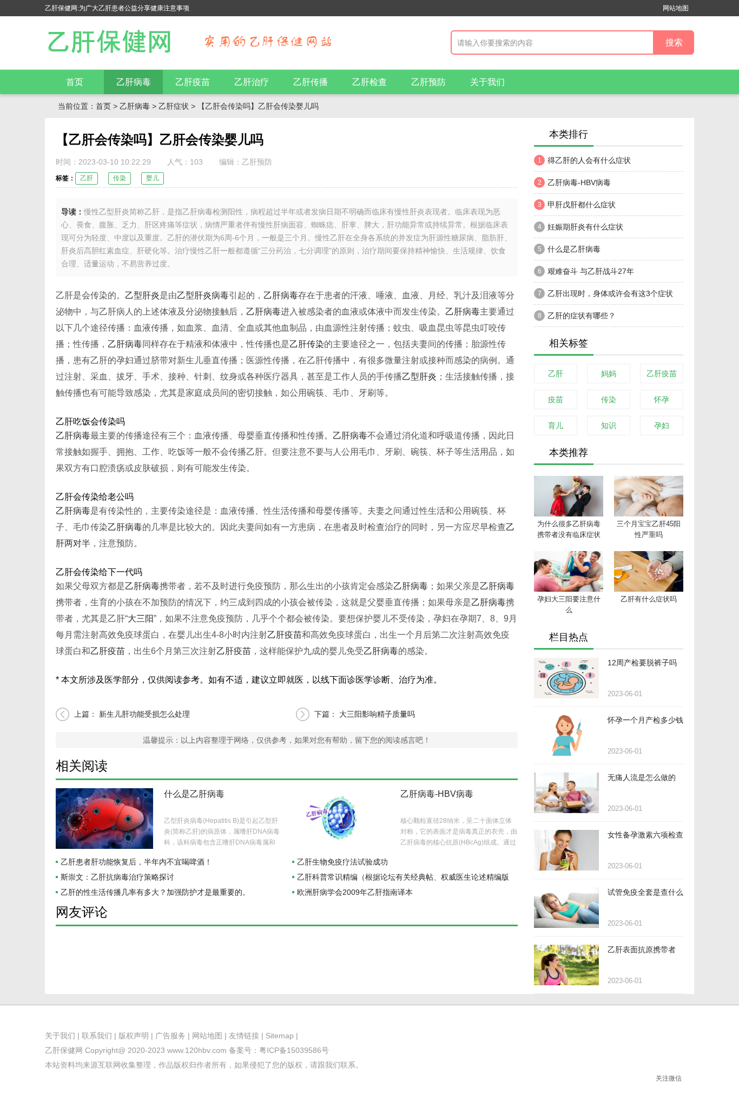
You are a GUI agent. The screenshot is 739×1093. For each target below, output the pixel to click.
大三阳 (141, 618)
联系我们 (97, 1035)
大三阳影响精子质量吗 (377, 714)
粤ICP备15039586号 (294, 1050)
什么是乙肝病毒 (194, 794)
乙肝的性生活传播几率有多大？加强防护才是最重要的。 (155, 892)
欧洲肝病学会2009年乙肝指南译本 (355, 892)
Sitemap (280, 1035)
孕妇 (661, 425)
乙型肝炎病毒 (203, 295)
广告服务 (170, 1035)
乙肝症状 (174, 106)
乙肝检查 (369, 82)
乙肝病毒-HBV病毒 (436, 794)
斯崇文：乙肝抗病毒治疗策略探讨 (117, 877)
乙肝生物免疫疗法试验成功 (342, 862)
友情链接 (244, 1035)
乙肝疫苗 (192, 82)
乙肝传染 (306, 344)
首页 (74, 82)
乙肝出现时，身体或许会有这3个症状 (606, 293)
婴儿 (152, 178)
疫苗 (555, 399)
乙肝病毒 (133, 82)
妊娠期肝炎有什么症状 (581, 226)
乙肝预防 (428, 82)
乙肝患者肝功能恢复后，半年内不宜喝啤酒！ (136, 862)
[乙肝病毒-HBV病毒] (341, 818)
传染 (119, 178)
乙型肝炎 (142, 295)
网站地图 (676, 8)
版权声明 (133, 1035)
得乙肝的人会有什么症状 (584, 160)
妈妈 (608, 373)
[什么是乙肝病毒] (104, 818)
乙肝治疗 (251, 82)
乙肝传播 (310, 82)
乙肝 (86, 178)
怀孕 (661, 399)
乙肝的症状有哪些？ (577, 315)
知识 (608, 425)
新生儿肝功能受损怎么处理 (144, 714)
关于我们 (487, 82)
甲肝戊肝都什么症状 (577, 204)
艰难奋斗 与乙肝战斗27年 (586, 271)
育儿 (555, 425)
